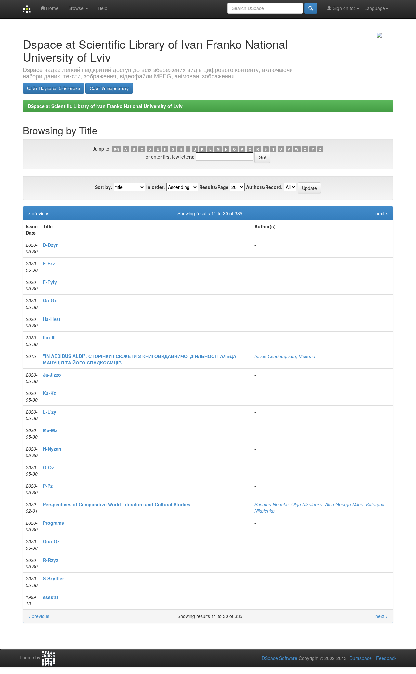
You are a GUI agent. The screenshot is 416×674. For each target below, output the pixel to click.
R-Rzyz (50, 560)
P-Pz (48, 485)
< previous (38, 213)
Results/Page (213, 187)
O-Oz (48, 467)
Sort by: (103, 187)
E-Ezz (49, 263)
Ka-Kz (49, 393)
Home (51, 8)
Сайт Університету (109, 88)
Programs (53, 523)
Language (374, 8)
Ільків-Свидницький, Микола (284, 356)
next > (381, 213)
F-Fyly (50, 282)
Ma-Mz (50, 430)
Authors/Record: (264, 187)
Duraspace (360, 658)
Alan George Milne (344, 504)
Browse (76, 8)
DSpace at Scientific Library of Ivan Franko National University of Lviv (105, 106)
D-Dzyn (51, 245)
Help (102, 8)
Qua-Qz (51, 541)
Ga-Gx (50, 300)
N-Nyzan (52, 448)
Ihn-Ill (49, 337)
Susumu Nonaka (271, 504)
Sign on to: (344, 8)
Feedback (386, 658)
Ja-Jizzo (52, 374)
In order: (155, 187)
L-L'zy (49, 411)
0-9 (116, 149)
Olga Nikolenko (306, 504)
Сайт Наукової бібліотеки (53, 88)
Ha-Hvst (51, 319)
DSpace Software (279, 658)
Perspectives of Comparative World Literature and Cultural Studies (116, 504)
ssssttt (50, 597)
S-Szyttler (53, 578)
